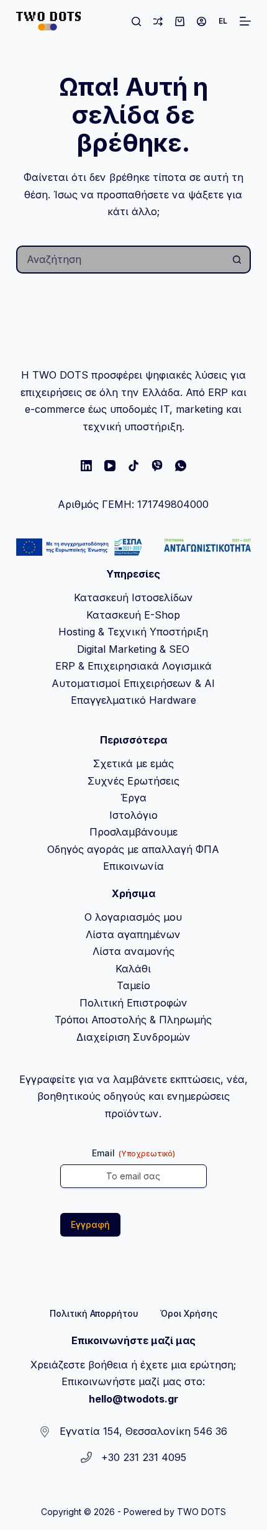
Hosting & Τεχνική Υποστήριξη (133, 631)
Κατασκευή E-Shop (133, 615)
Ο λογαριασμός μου (133, 917)
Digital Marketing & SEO (133, 649)
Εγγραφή (90, 1224)
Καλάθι (133, 968)
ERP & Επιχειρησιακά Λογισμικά (133, 666)
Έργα (133, 797)
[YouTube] (109, 465)
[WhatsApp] (180, 465)
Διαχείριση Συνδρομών (133, 1037)
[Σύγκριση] (158, 21)
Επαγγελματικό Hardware (133, 700)
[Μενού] (245, 21)
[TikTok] (133, 465)
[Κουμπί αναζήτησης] (237, 259)
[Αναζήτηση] (136, 21)
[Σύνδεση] (201, 21)
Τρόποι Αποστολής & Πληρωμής (133, 1019)
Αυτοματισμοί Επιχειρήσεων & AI (133, 683)
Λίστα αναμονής (133, 951)
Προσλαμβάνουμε (133, 832)
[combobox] (120, 260)
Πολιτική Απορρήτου (94, 1313)
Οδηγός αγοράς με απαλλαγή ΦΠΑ (133, 849)
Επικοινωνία (133, 866)
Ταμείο (133, 985)
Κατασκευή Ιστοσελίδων (133, 597)
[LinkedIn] (86, 465)
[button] (223, 21)
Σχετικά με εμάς (133, 763)
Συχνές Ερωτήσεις (133, 781)
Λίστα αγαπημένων (133, 934)
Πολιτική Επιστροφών (133, 1003)
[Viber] (157, 465)
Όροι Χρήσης (188, 1313)
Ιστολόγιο (133, 815)
